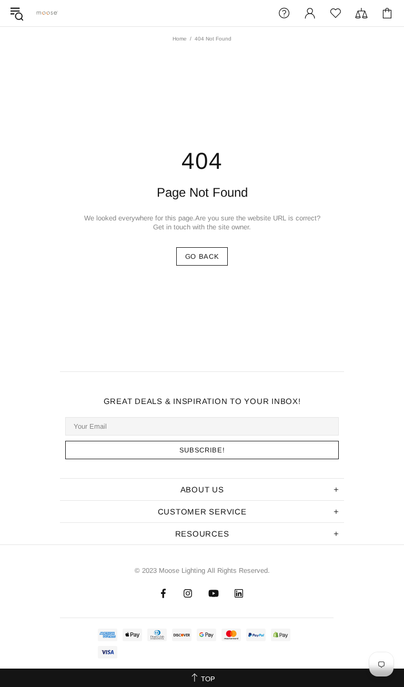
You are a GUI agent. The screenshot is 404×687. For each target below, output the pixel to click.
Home (180, 39)
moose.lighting (47, 13)
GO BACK (202, 256)
